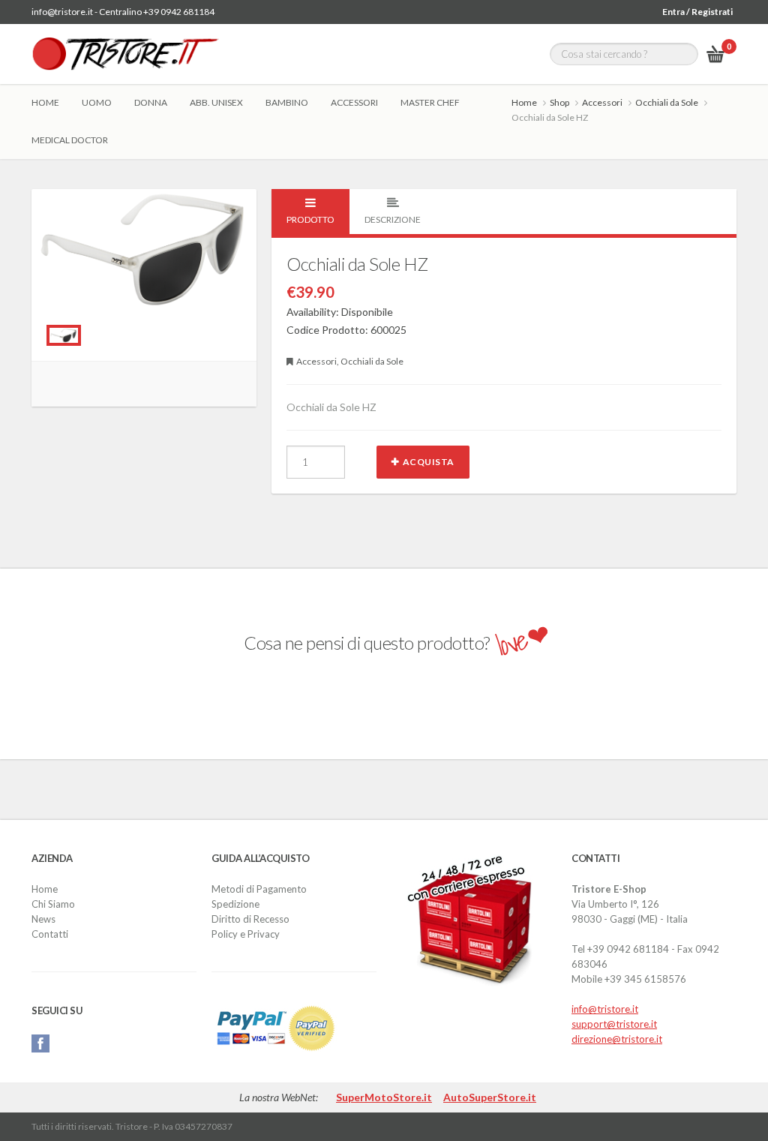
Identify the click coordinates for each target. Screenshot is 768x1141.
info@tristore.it (605, 1009)
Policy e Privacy (246, 934)
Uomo (97, 102)
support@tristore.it (614, 1024)
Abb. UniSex (216, 102)
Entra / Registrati (697, 11)
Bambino (287, 102)
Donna (150, 102)
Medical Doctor (70, 140)
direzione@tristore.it (617, 1039)
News (44, 919)
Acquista (428, 461)
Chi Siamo (53, 904)
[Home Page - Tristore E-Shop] (125, 54)
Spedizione (236, 904)
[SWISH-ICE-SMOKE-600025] (63, 335)
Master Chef (430, 102)
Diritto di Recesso (251, 919)
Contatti (50, 934)
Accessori (354, 102)
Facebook (41, 1043)
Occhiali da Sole (666, 102)
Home (45, 102)
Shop (559, 102)
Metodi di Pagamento (259, 889)
